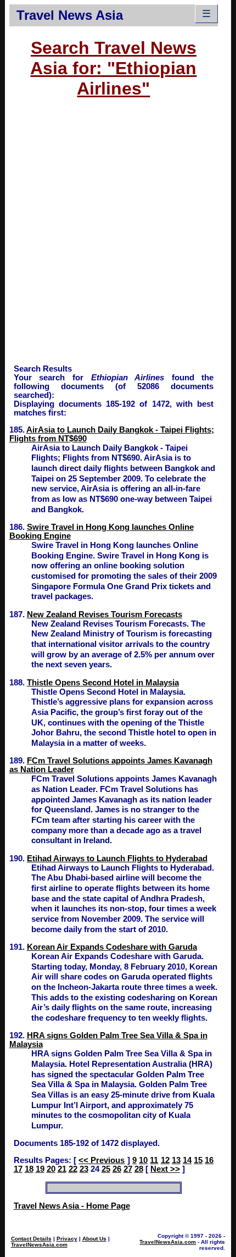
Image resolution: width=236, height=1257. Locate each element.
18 (29, 1169)
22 (73, 1169)
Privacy (67, 1239)
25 (106, 1169)
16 (209, 1160)
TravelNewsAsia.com (39, 1245)
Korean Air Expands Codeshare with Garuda (112, 947)
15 (198, 1160)
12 (165, 1160)
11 (154, 1160)
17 (18, 1169)
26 (117, 1169)
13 (176, 1160)
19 (40, 1169)
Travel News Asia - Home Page (72, 1205)
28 (138, 1169)
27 (127, 1169)
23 (84, 1169)
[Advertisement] (118, 236)
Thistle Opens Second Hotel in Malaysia (103, 682)
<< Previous (101, 1160)
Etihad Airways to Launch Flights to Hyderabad (117, 858)
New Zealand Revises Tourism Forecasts (104, 614)
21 (62, 1169)
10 (143, 1160)
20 (51, 1169)
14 (187, 1160)
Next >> (165, 1169)
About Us (94, 1239)
